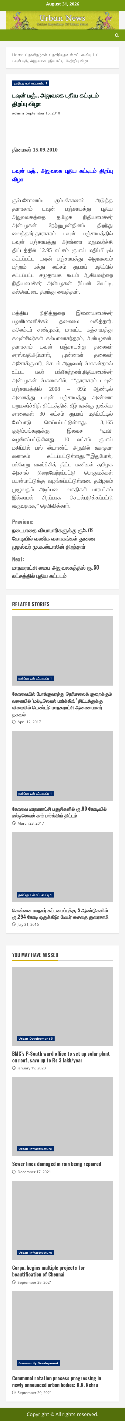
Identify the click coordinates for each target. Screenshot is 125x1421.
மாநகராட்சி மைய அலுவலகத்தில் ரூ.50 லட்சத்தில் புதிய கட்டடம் (55, 567)
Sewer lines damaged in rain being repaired (62, 1116)
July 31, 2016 (28, 924)
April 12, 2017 (29, 721)
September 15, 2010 (43, 113)
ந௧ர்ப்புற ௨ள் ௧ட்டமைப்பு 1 (30, 83)
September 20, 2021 (35, 1392)
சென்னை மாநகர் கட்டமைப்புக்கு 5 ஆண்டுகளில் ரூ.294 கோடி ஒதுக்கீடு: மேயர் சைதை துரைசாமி (62, 867)
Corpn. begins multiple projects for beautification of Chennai (62, 1220)
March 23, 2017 (31, 823)
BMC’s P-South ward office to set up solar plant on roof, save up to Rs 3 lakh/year (62, 1006)
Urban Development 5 (36, 1038)
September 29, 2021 (35, 1282)
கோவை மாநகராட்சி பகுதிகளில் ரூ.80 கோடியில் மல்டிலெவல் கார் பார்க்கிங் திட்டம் (62, 766)
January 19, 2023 (32, 1068)
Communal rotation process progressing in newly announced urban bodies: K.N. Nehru (62, 1330)
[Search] (117, 35)
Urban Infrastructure (35, 1149)
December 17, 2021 (34, 1171)
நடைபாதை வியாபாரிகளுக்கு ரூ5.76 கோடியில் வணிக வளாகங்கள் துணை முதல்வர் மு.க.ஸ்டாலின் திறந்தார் (53, 534)
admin (18, 113)
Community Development (38, 1363)
